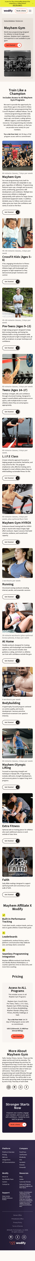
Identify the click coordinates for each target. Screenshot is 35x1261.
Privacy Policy (17, 1222)
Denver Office (17, 1215)
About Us (5, 1176)
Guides (21, 1179)
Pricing (4, 1154)
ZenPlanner (23, 1154)
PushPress (22, 1152)
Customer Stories (25, 1182)
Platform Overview (8, 1152)
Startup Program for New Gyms (26, 1186)
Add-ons (4, 1157)
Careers (4, 1182)
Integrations (6, 1159)
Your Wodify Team (7, 1179)
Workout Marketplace (9, 21)
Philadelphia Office (17, 1219)
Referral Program (25, 1184)
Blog (20, 1176)
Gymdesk (22, 1162)
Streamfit (22, 1167)
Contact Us (5, 1184)
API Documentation (8, 1162)
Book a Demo (21, 11)
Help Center (6, 1196)
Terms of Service (17, 1226)
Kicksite (22, 1165)
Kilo (20, 1159)
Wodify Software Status (7, 1198)
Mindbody (22, 1157)
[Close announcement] (32, 3)
